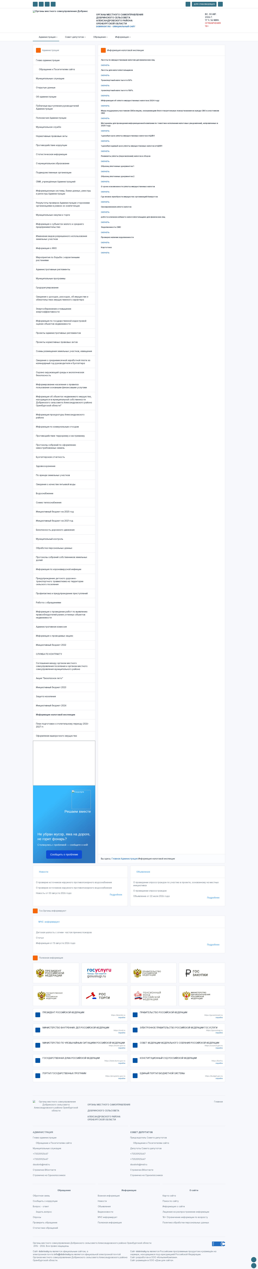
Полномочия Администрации (51, 118)
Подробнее (116, 894)
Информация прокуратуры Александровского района (60, 416)
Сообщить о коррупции (45, 1201)
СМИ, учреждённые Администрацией (55, 181)
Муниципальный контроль (49, 539)
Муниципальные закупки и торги (53, 215)
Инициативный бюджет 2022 (51, 645)
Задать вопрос (44, 1211)
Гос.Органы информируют (52, 910)
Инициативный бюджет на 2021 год (54, 520)
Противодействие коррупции (51, 145)
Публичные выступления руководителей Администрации (57, 107)
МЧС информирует (49, 921)
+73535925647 (40, 1153)
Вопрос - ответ (41, 1206)
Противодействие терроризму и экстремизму (60, 435)
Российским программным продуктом (180, 1251)
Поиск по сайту (171, 1201)
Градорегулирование (47, 287)
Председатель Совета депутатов (148, 1137)
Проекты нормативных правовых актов (57, 342)
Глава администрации (48, 60)
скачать (105, 65)
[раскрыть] (188, 4)
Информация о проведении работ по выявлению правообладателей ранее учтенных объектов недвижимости (61, 614)
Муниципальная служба (48, 127)
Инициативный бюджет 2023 (51, 687)
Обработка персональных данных (54, 548)
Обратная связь (41, 1195)
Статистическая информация (51, 154)
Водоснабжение (44, 493)
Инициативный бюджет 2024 (51, 705)
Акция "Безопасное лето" (49, 678)
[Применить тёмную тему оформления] (53, 4)
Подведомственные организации (53, 172)
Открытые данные (45, 87)
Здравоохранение (45, 466)
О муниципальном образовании (52, 163)
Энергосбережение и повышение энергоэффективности (53, 310)
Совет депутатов (141, 1132)
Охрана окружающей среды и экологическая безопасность (60, 374)
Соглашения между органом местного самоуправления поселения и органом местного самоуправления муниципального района (61, 666)
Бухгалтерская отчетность (50, 457)
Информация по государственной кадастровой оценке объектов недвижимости (61, 322)
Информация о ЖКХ (46, 248)
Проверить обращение (45, 1222)
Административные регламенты (53, 269)
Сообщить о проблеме (64, 854)
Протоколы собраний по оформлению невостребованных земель (56, 446)
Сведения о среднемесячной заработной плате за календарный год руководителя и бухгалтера (63, 361)
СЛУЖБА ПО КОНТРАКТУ (49, 654)
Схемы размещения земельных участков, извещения (64, 351)
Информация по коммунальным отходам (57, 426)
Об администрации (46, 96)
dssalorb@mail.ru (41, 1164)
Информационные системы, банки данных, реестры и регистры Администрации (63, 192)
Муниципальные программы (50, 278)
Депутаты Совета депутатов (146, 1148)
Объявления (143, 871)
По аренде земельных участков (53, 475)
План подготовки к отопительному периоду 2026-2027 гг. (62, 725)
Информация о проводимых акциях (54, 635)
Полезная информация (51, 957)
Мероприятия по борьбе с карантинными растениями (58, 259)
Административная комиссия (51, 626)
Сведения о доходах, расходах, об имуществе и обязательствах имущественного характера (62, 298)
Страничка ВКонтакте (44, 1170)
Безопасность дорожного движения (55, 530)
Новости (43, 871)
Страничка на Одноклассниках (49, 1175)
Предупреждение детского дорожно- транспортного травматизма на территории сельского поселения (59, 581)
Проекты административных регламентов (58, 333)
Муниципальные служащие (50, 78)
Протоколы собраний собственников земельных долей (61, 558)
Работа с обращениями (48, 602)
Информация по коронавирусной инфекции (58, 569)
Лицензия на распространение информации (186, 1211)
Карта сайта (169, 1195)
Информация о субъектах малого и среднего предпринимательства (60, 225)
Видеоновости (105, 1211)
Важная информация (109, 1195)
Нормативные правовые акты (51, 136)
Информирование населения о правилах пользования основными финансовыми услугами (61, 386)
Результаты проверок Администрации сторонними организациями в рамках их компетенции (63, 204)
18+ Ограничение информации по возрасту (185, 1217)
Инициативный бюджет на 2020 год (55, 511)
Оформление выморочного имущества (56, 736)
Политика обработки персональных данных (186, 1222)
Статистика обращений (45, 1228)
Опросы (37, 1217)
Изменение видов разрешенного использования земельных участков (61, 237)
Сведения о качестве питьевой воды (55, 484)
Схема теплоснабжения (48, 502)
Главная (116, 858)
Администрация (50, 50)
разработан (142, 1257)
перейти (121, 1017)
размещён (141, 1260)
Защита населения (46, 696)
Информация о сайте (174, 1206)
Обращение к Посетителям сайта (57, 69)
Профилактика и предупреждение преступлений (62, 593)
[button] (46, 37)
